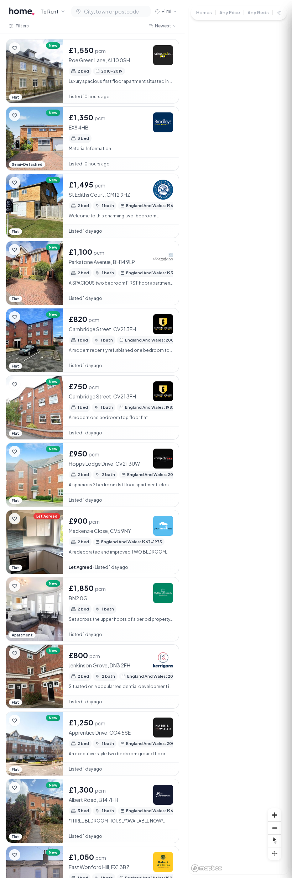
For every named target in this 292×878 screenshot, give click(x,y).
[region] (238, 439)
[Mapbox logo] (206, 868)
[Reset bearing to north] (274, 840)
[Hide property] (29, 48)
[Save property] (14, 48)
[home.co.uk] (22, 11)
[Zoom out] (274, 827)
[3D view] (274, 853)
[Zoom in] (274, 815)
